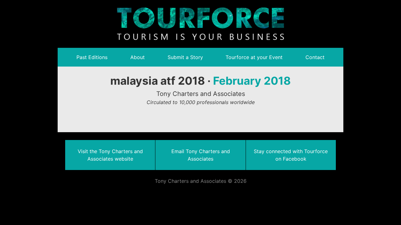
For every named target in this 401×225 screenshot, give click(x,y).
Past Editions (91, 57)
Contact (315, 57)
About (137, 57)
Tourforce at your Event (254, 57)
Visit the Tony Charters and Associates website (110, 155)
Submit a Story (185, 57)
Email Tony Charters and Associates (200, 155)
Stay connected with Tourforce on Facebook (291, 155)
